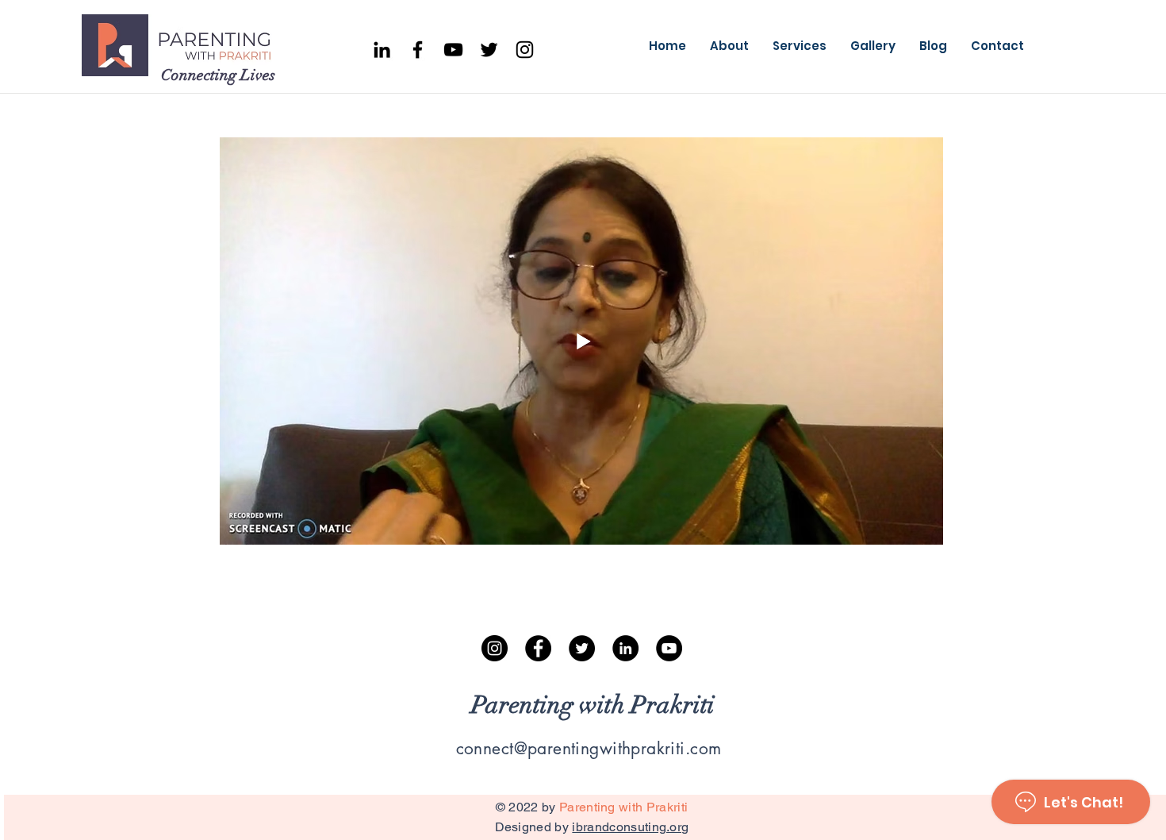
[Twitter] (489, 49)
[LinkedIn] (625, 648)
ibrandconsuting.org (630, 826)
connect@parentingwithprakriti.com (589, 748)
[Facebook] (417, 49)
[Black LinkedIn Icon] (381, 49)
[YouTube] (453, 49)
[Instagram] (524, 49)
